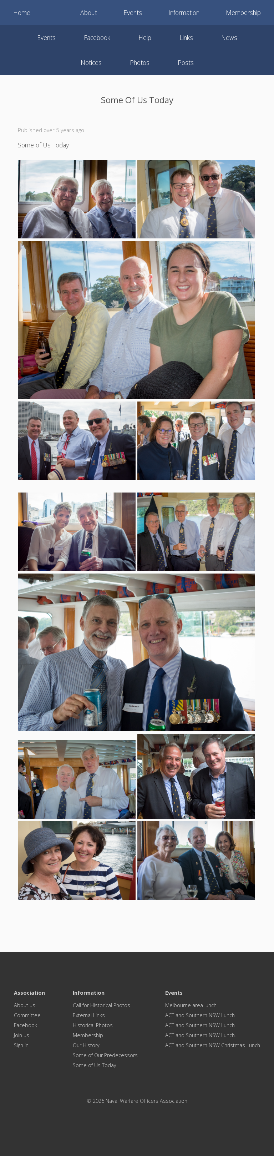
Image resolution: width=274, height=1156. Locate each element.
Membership (243, 12)
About (88, 12)
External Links (89, 1015)
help (144, 37)
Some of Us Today (94, 1065)
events (46, 37)
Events (132, 12)
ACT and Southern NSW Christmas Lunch (212, 1045)
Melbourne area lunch (191, 1005)
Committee (27, 1015)
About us (24, 1005)
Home (21, 12)
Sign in (21, 1045)
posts (186, 62)
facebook (97, 37)
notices (91, 62)
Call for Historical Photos (101, 1005)
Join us (21, 1035)
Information (183, 12)
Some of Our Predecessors (105, 1055)
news (229, 37)
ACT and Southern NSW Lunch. (200, 1035)
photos (139, 62)
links (186, 37)
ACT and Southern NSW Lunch (200, 1015)
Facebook (25, 1025)
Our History (86, 1045)
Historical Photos (93, 1025)
